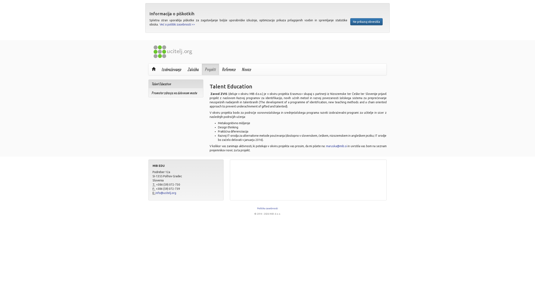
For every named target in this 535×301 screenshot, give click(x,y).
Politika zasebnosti (267, 208)
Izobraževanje (171, 69)
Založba (193, 69)
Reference (229, 69)
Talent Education (161, 84)
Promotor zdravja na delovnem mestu (174, 93)
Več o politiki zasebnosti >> (177, 24)
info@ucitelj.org (165, 193)
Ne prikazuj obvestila (366, 21)
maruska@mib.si (336, 146)
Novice (246, 69)
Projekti (210, 69)
